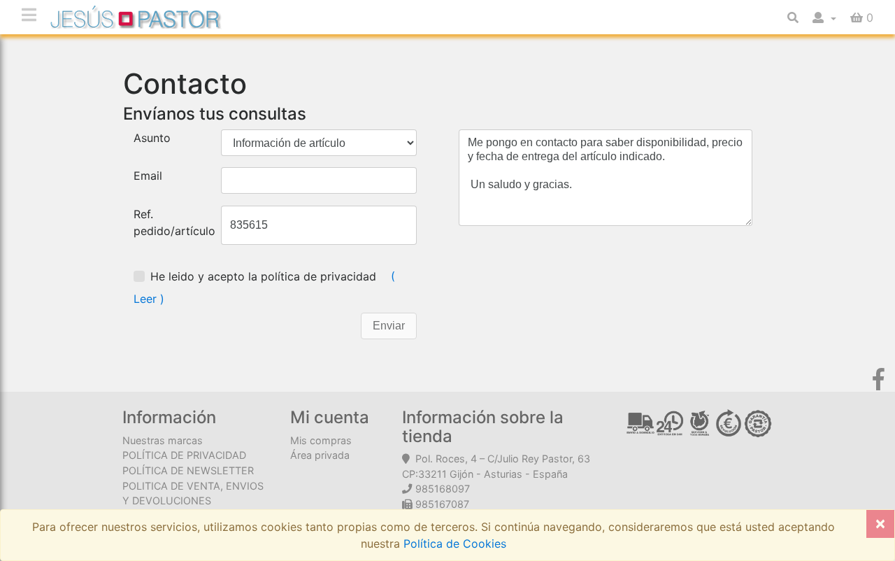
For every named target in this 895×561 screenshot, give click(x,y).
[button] (824, 17)
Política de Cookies (453, 544)
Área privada (320, 455)
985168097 (442, 489)
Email (148, 176)
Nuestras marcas (162, 440)
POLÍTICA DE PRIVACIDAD (184, 455)
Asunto (152, 138)
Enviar (389, 326)
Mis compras (321, 440)
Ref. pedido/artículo (174, 222)
